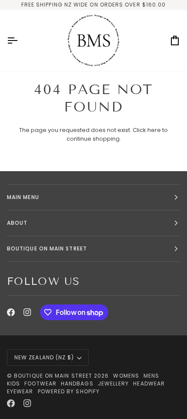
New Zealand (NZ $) (44, 357)
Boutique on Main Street (53, 375)
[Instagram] (27, 312)
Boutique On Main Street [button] (47, 248)
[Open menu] (20, 40)
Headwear (149, 383)
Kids (13, 383)
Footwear (40, 383)
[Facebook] (11, 312)
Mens (151, 375)
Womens (126, 375)
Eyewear (20, 391)
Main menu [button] (23, 197)
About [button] (17, 222)
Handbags (77, 383)
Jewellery (113, 383)
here (154, 130)
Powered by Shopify (69, 391)
